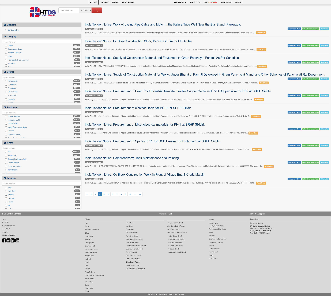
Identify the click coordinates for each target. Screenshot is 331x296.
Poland (10, 202)
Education (11, 63)
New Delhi (11, 191)
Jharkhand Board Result (176, 226)
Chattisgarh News (132, 242)
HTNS (210, 2)
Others (10, 45)
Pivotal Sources (14, 116)
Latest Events (213, 223)
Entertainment (90, 246)
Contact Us (226, 2)
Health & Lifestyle (14, 52)
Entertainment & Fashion (217, 239)
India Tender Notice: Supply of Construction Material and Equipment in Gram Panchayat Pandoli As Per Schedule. (162, 57)
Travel (87, 291)
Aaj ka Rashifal (131, 252)
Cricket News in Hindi (133, 255)
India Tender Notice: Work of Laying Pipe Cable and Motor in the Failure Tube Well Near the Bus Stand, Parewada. (163, 24)
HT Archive (6, 229)
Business (212, 235)
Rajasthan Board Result (175, 239)
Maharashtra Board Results (177, 232)
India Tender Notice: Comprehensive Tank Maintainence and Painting (132, 157)
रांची (9, 205)
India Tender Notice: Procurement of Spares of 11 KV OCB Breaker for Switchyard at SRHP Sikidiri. (153, 141)
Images (115, 2)
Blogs (87, 226)
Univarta (11, 131)
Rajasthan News (132, 236)
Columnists (12, 84)
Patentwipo (12, 88)
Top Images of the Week (217, 229)
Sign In (238, 2)
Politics (87, 268)
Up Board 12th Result (175, 245)
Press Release (90, 272)
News (211, 232)
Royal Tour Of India (217, 226)
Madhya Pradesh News (134, 239)
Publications (128, 2)
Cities (10, 56)
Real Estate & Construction (18, 60)
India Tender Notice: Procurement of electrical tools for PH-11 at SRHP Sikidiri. (138, 107)
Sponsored (89, 282)
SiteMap (5, 232)
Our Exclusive (13, 30)
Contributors (213, 258)
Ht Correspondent (14, 166)
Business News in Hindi (134, 249)
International (89, 256)
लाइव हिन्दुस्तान (12, 170)
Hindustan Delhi (14, 120)
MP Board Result (173, 229)
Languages (179, 2)
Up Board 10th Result (175, 242)
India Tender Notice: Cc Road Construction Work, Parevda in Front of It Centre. (139, 41)
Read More (261, 33)
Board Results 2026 (133, 259)
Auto (86, 223)
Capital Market (13, 162)
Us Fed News (13, 123)
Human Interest (214, 248)
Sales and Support (256, 223)
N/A (9, 152)
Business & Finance (92, 229)
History (211, 245)
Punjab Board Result (174, 236)
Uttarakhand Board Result (176, 252)
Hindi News (130, 223)
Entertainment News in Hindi (136, 245)
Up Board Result (173, 249)
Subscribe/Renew (8, 225)
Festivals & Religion (216, 242)
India (10, 187)
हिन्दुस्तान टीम (12, 155)
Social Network (90, 278)
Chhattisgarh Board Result (135, 268)
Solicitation (12, 95)
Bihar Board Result (132, 262)
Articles (104, 2)
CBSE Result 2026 (132, 265)
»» (140, 194)
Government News (15, 49)
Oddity (87, 262)
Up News (129, 226)
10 (130, 194)
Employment (89, 242)
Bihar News (130, 229)
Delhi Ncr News (131, 232)
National (88, 259)
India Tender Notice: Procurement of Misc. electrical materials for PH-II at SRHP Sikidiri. (145, 124)
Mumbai (11, 194)
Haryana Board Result (175, 223)
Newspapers (12, 81)
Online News (12, 92)
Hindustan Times (14, 134)
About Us (194, 2)
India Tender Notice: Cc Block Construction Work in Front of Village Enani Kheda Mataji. (144, 174)
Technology (89, 288)
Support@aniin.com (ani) (17, 159)
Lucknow (11, 198)
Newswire (11, 99)
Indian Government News (17, 127)
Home (93, 2)
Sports (87, 285)
